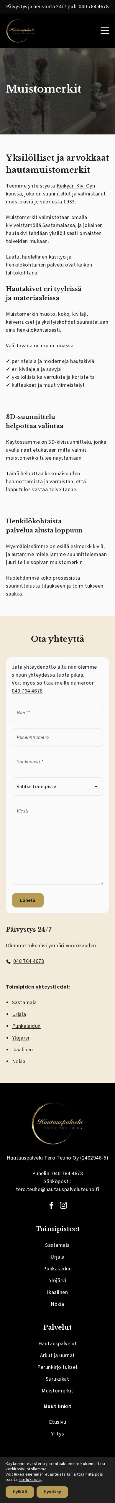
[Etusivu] (20, 31)
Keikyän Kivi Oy (74, 186)
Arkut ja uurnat (57, 1355)
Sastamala (24, 1002)
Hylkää (20, 1492)
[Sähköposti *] (57, 762)
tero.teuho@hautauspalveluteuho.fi (57, 1189)
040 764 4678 (94, 6)
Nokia (19, 1061)
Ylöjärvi (20, 1038)
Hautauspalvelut (57, 1343)
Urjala (19, 1014)
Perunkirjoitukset (57, 1367)
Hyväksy (52, 1492)
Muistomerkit (57, 1391)
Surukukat (57, 1379)
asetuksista (30, 1479)
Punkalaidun (26, 1026)
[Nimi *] (57, 713)
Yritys (57, 1434)
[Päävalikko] (105, 31)
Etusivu (57, 1422)
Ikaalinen (22, 1049)
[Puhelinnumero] (57, 737)
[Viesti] (57, 883)
